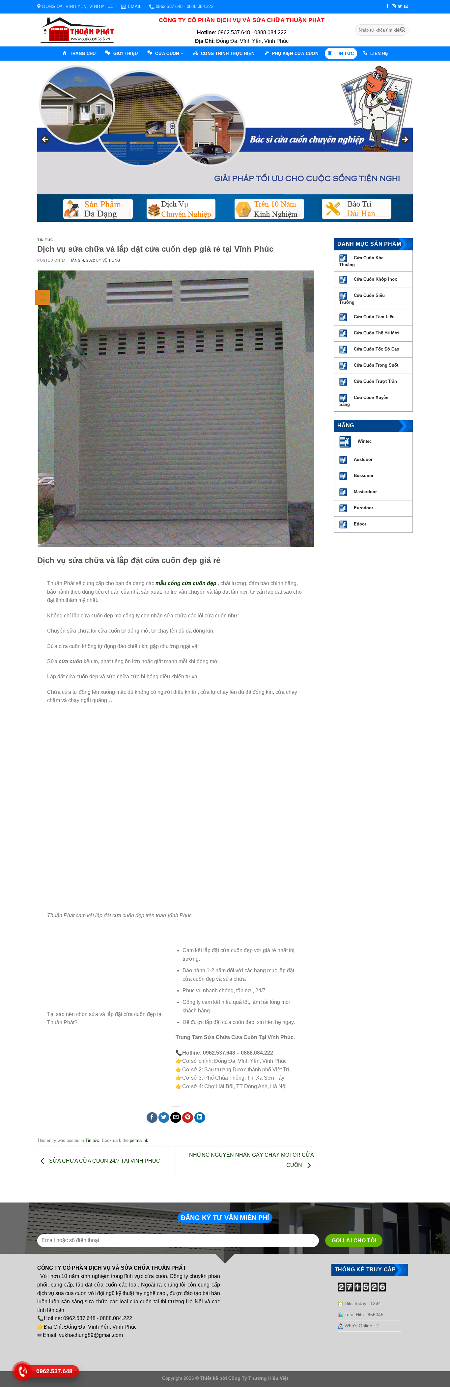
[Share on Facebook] (152, 1117)
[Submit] (402, 30)
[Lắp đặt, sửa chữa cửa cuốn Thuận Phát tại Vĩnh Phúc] (79, 30)
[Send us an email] (406, 6)
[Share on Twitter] (163, 1117)
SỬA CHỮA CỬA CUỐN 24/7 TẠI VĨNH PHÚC (104, 1161)
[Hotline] (22, 1371)
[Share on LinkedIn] (199, 1117)
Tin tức (45, 240)
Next (404, 140)
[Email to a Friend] (175, 1117)
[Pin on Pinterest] (187, 1117)
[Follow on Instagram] (394, 6)
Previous (45, 140)
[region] (225, 141)
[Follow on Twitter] (400, 6)
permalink (139, 1140)
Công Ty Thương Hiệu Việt (258, 1378)
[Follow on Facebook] (387, 6)
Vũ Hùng (111, 260)
